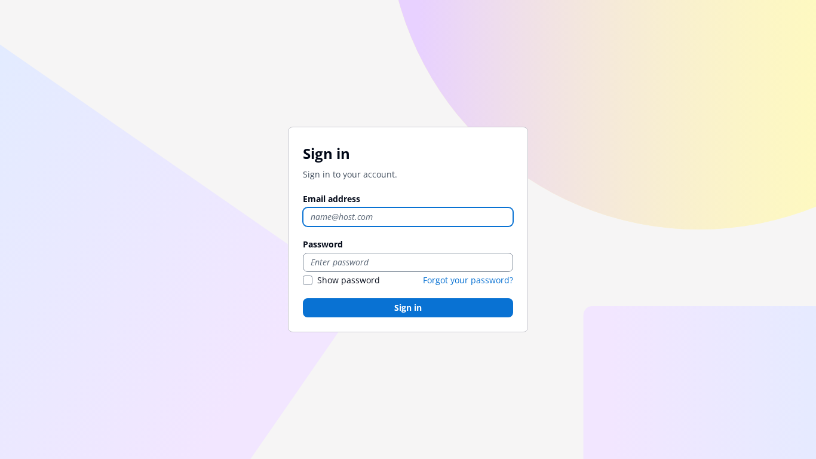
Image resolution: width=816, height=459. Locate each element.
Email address (331, 198)
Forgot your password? (468, 280)
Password (323, 244)
